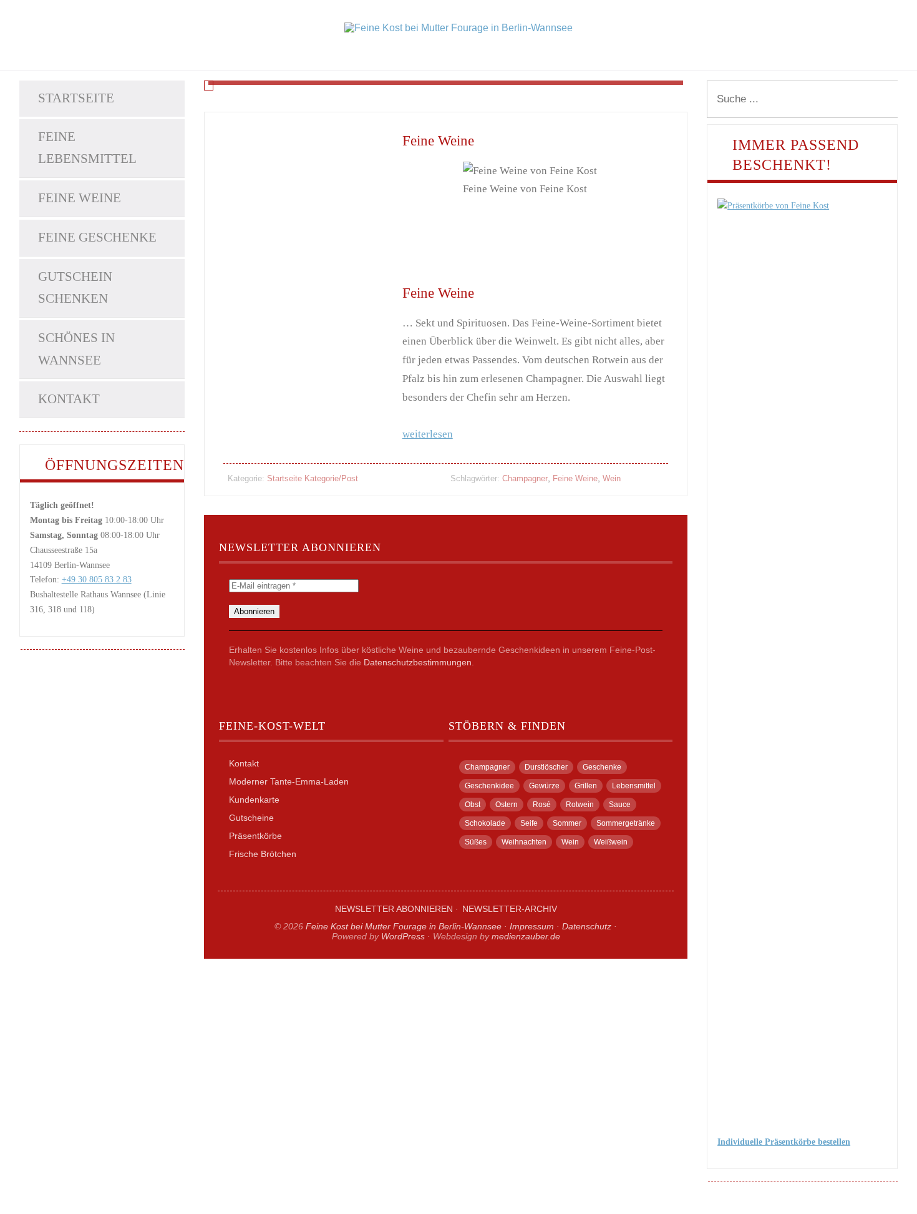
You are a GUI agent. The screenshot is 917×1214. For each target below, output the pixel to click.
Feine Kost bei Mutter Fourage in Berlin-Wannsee (404, 926)
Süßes (476, 842)
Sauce (620, 804)
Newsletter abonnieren (394, 909)
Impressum (532, 926)
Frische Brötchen (262, 854)
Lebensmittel (634, 785)
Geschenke (602, 767)
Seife (529, 823)
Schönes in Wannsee (76, 349)
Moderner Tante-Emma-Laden (289, 781)
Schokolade (485, 823)
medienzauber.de (526, 936)
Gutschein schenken (75, 287)
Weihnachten (524, 842)
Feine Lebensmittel (87, 148)
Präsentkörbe (255, 836)
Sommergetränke (625, 823)
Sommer (567, 823)
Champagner (525, 478)
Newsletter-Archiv (509, 909)
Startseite (76, 98)
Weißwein (611, 842)
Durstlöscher (546, 767)
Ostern (506, 804)
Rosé (542, 804)
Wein (612, 478)
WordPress (403, 936)
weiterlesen (427, 434)
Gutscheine (251, 818)
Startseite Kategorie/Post (312, 478)
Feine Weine (79, 197)
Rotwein (580, 804)
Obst (472, 804)
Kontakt (69, 398)
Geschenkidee (489, 785)
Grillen (586, 785)
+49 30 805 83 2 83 (97, 579)
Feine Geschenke (97, 237)
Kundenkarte (254, 800)
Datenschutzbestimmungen (418, 662)
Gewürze (544, 785)
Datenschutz (586, 926)
